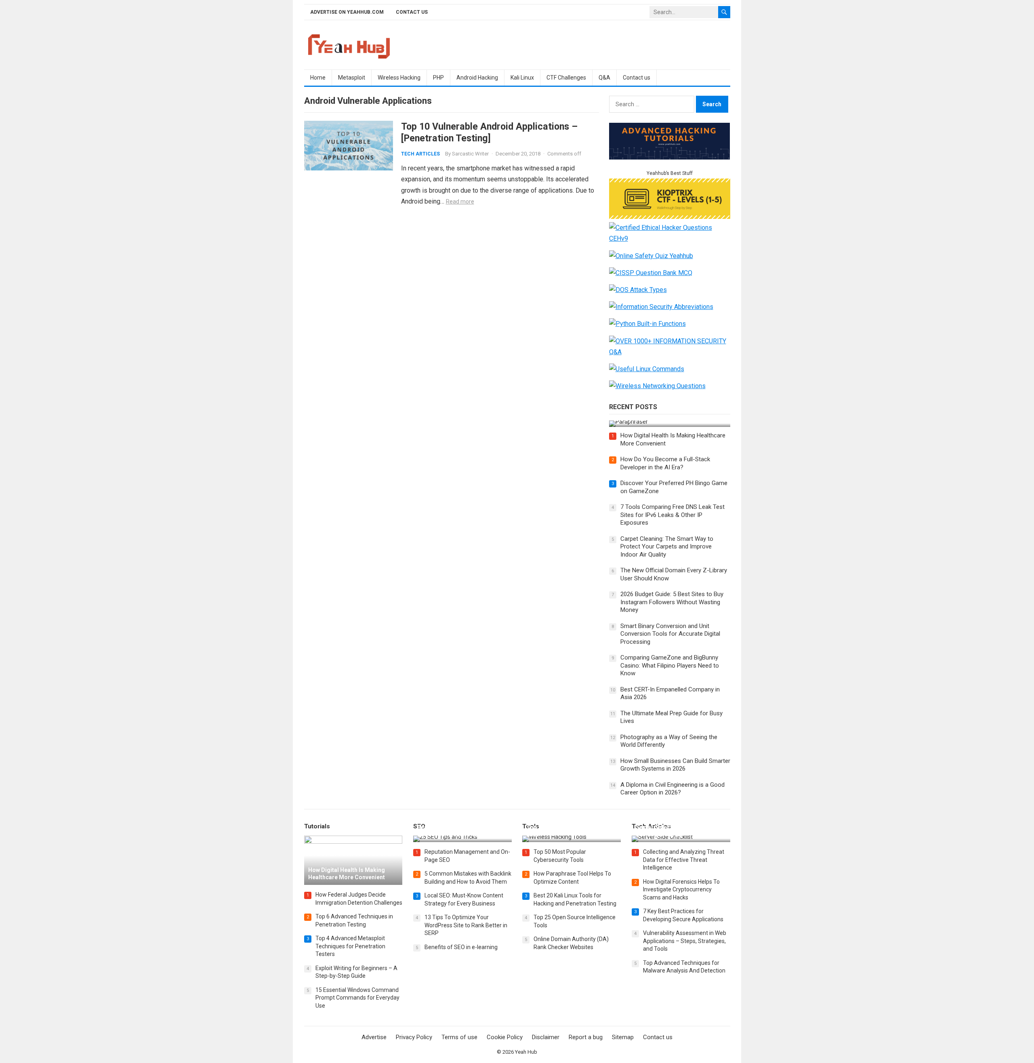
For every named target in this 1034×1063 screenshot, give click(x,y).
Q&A (604, 77)
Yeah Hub (526, 1052)
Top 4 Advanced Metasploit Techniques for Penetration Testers (350, 946)
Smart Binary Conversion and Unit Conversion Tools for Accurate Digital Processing (670, 633)
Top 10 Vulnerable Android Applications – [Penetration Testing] (489, 132)
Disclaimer (545, 1037)
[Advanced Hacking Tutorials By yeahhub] (669, 157)
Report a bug (586, 1037)
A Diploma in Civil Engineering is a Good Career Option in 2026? (672, 788)
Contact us (412, 12)
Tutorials (317, 826)
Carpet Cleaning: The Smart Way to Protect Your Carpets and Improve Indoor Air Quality (666, 546)
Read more (460, 201)
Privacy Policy (414, 1037)
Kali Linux (522, 77)
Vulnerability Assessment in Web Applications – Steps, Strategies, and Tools (684, 941)
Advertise (374, 1037)
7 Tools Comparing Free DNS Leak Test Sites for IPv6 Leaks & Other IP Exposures (672, 514)
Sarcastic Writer (470, 154)
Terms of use (459, 1037)
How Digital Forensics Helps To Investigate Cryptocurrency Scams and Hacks (681, 889)
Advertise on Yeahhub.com (347, 12)
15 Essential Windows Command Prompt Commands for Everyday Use (357, 998)
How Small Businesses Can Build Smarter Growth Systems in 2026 (675, 765)
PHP (438, 77)
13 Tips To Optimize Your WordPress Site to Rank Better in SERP (466, 925)
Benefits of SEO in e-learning (461, 947)
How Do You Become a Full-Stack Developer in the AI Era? (665, 463)
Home (318, 77)
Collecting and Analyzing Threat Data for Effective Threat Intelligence (683, 860)
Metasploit (351, 77)
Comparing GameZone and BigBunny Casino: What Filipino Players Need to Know (669, 665)
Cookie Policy (505, 1037)
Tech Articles (420, 154)
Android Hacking (477, 77)
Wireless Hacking (399, 77)
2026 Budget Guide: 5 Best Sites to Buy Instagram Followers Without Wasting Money (671, 601)
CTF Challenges (566, 77)
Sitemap (623, 1037)
